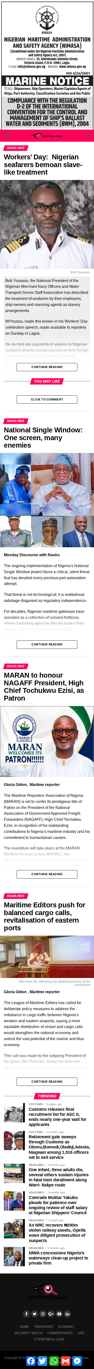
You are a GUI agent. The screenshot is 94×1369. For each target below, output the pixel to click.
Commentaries (60, 1333)
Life (81, 1333)
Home (24, 1327)
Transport (43, 1327)
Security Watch (28, 1333)
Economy (66, 1327)
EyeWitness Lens (49, 1339)
